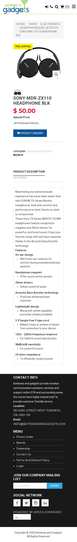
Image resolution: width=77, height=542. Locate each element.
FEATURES (20, 177)
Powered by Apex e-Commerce (37, 512)
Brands (20, 442)
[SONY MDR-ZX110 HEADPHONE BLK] (56, 74)
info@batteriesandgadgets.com (39, 424)
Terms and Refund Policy (32, 460)
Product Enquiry (31, 133)
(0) (67, 7)
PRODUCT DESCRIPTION (29, 171)
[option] (38, 63)
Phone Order (24, 437)
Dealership (23, 448)
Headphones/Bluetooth (39, 27)
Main (33, 24)
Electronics (50, 24)
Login (20, 466)
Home (20, 24)
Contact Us (23, 454)
